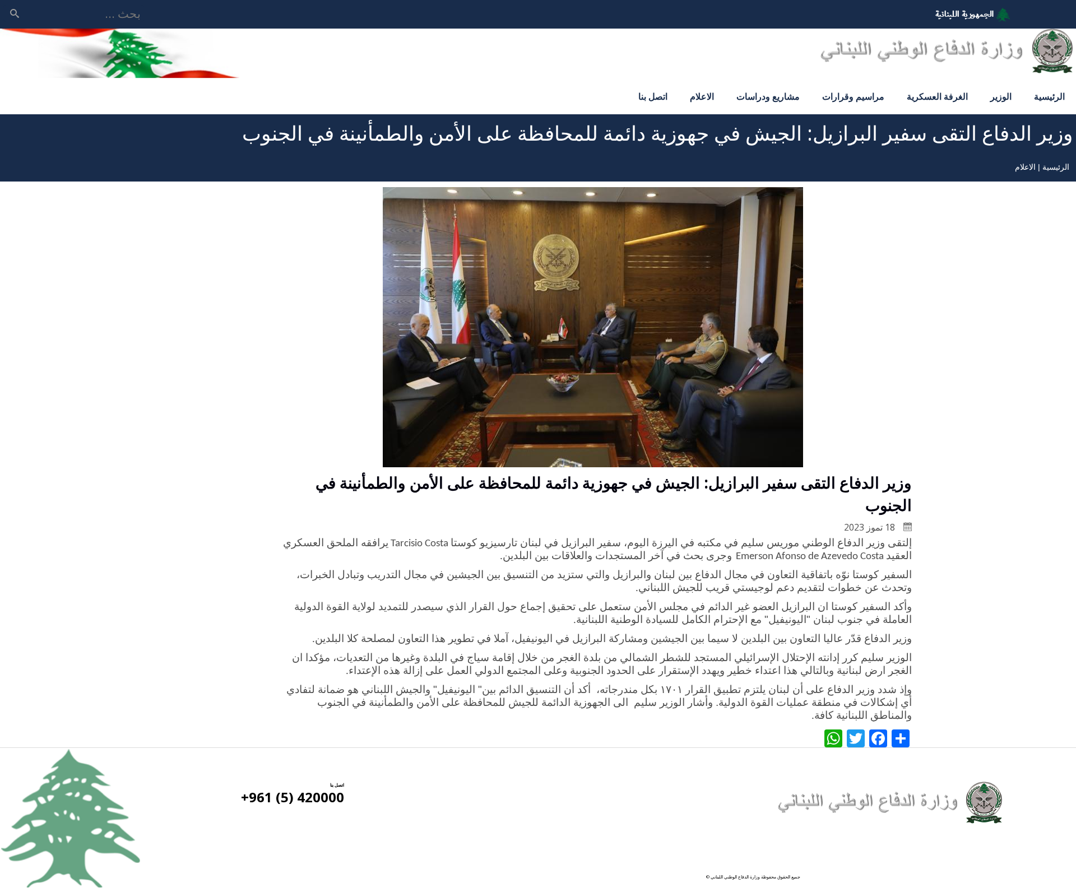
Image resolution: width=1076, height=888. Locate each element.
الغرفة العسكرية (937, 96)
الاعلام (702, 96)
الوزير (1001, 96)
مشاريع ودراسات (768, 96)
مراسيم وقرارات (853, 96)
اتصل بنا (652, 96)
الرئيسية (1049, 96)
